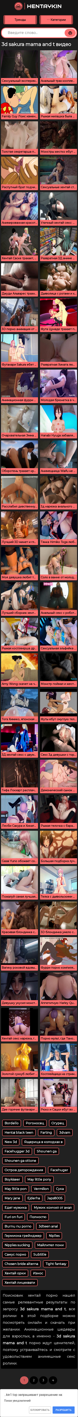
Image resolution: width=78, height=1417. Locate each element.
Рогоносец (35, 1123)
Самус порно (15, 1254)
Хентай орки (15, 1273)
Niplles (54, 1236)
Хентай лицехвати (20, 1282)
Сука (60, 1189)
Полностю (38, 1217)
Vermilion (41, 1189)
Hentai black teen (19, 1132)
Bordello (12, 1123)
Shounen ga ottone (20, 1161)
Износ (38, 1273)
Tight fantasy (55, 1264)
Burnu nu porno (18, 1226)
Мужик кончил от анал (53, 1207)
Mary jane (12, 1198)
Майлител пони (50, 1245)
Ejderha (33, 1198)
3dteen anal (48, 1226)
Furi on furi (13, 1217)
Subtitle (39, 1254)
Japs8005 (55, 1198)
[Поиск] (70, 33)
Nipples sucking (17, 1245)
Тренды (20, 20)
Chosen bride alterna (21, 1264)
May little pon (16, 1189)
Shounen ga (47, 1151)
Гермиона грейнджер (23, 1236)
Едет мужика (16, 1207)
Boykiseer (12, 1179)
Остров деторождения (24, 1170)
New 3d (11, 1142)
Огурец (57, 1123)
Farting (46, 1132)
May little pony (39, 1179)
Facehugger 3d (17, 1151)
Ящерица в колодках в (43, 1142)
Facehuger (59, 1170)
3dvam (64, 1132)
